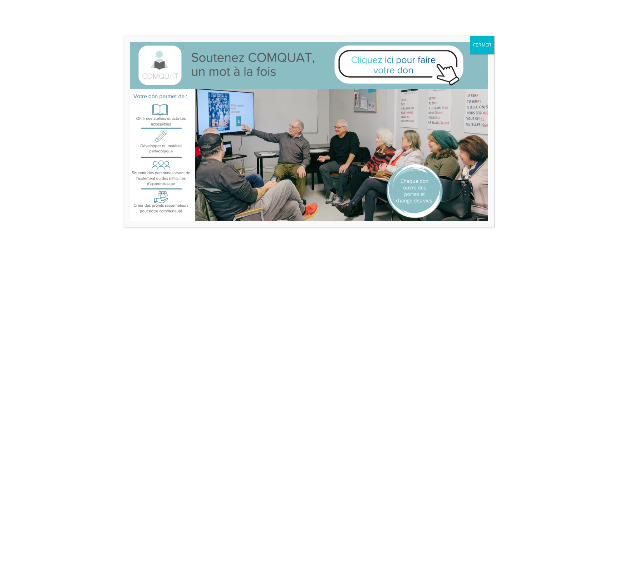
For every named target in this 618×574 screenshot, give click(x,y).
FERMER (482, 45)
